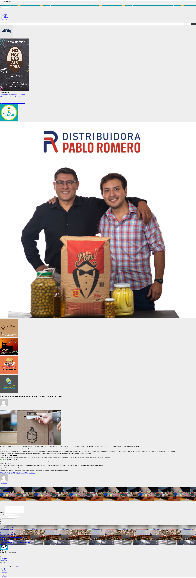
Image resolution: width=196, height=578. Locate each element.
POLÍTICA (4, 569)
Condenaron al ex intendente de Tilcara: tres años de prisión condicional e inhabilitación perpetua (17, 542)
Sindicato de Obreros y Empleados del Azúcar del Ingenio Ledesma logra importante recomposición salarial (17, 473)
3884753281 (5, 560)
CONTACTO (4, 19)
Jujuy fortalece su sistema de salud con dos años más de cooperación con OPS (12, 103)
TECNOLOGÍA (4, 15)
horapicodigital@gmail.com (7, 556)
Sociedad (4, 487)
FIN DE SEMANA (5, 17)
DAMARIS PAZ (7, 491)
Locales (1, 487)
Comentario (2, 512)
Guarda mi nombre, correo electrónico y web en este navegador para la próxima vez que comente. (17, 519)
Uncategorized (8, 487)
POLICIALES (4, 14)
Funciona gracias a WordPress (5, 566)
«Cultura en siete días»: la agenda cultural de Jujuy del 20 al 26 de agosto (12, 98)
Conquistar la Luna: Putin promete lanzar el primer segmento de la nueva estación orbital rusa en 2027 (16, 472)
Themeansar (19, 566)
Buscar (1, 22)
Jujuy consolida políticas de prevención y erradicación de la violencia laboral (12, 94)
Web (0, 517)
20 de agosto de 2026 (3, 529)
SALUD (3, 13)
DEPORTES (4, 12)
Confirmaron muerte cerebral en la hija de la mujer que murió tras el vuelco (12, 96)
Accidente (1, 530)
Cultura (1, 535)
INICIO (3, 11)
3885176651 (5, 558)
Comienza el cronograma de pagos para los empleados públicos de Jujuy (12, 489)
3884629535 (5, 559)
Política (1, 525)
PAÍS (3, 18)
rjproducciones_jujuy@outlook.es (8, 557)
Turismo (4, 535)
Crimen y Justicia (3, 540)
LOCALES (4, 16)
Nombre (1, 514)
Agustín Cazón (4, 483)
